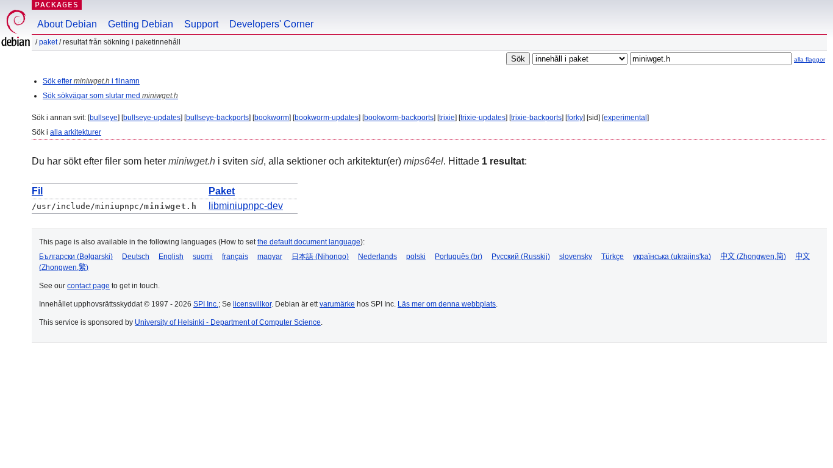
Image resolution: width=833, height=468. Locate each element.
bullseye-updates (152, 117)
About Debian (67, 24)
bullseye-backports (217, 117)
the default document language (308, 242)
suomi (203, 256)
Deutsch (135, 256)
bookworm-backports (399, 117)
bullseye (104, 117)
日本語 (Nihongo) (320, 256)
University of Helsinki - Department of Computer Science (228, 322)
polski (416, 256)
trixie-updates (483, 117)
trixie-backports (536, 117)
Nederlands (377, 256)
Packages (57, 4)
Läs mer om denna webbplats (447, 304)
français (235, 256)
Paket (48, 42)
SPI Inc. (205, 304)
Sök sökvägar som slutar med (110, 95)
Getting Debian (140, 24)
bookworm (271, 117)
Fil (37, 191)
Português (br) (458, 256)
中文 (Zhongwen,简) (753, 256)
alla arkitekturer (75, 132)
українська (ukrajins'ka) (672, 256)
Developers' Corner (271, 24)
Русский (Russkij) (521, 256)
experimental (625, 117)
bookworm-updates (327, 117)
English (171, 256)
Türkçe (612, 256)
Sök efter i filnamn (91, 81)
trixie (447, 117)
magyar (269, 256)
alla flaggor (809, 59)
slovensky (575, 256)
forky (575, 117)
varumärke (337, 304)
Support (201, 24)
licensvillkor (252, 304)
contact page (88, 286)
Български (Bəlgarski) (76, 256)
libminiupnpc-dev (246, 205)
